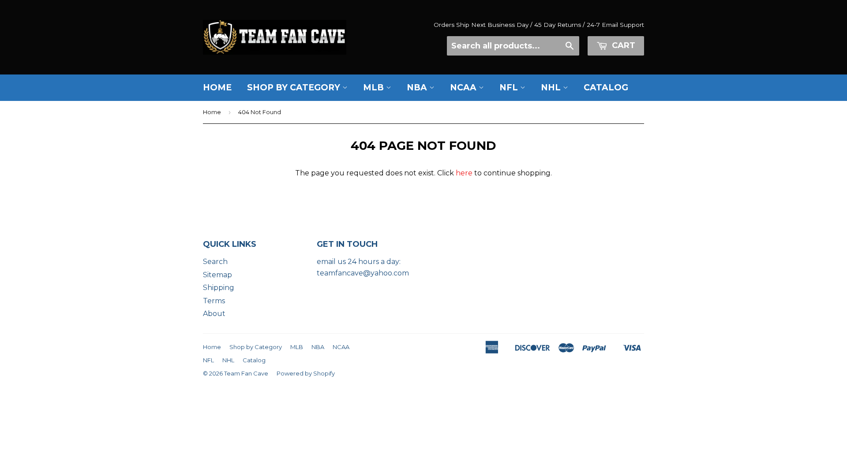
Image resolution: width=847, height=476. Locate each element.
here (464, 173)
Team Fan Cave (246, 373)
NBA (418, 87)
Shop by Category (294, 87)
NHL (552, 87)
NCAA (464, 87)
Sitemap (217, 275)
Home (217, 87)
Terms (214, 301)
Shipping (218, 287)
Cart (622, 45)
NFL (509, 87)
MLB (374, 87)
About (214, 313)
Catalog (606, 87)
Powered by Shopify (306, 373)
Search (215, 261)
